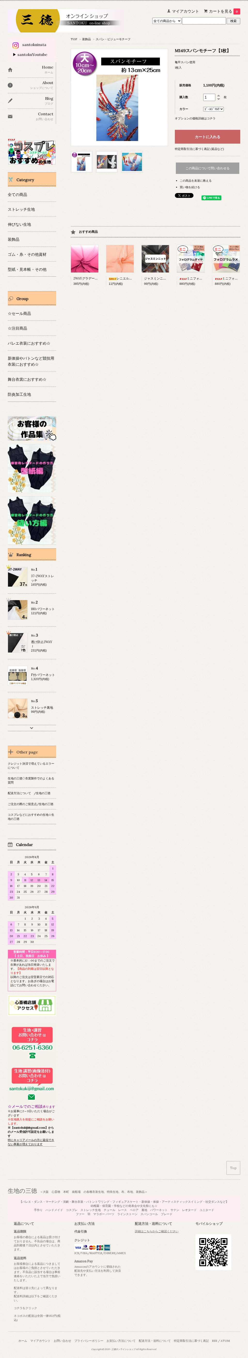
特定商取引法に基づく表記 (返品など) (199, 149)
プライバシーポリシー (88, 1340)
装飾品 (86, 39)
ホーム (22, 1340)
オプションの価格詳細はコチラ (195, 118)
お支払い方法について (121, 1340)
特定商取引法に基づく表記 (191, 1340)
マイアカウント (40, 1340)
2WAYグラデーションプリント (95, 278)
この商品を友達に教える (196, 180)
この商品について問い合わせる (208, 168)
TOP (74, 39)
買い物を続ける (190, 187)
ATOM (225, 1340)
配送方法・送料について (155, 1340)
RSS (214, 1340)
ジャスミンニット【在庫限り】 (166, 278)
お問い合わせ (62, 1340)
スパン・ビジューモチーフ (113, 39)
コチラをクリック (25, 1308)
